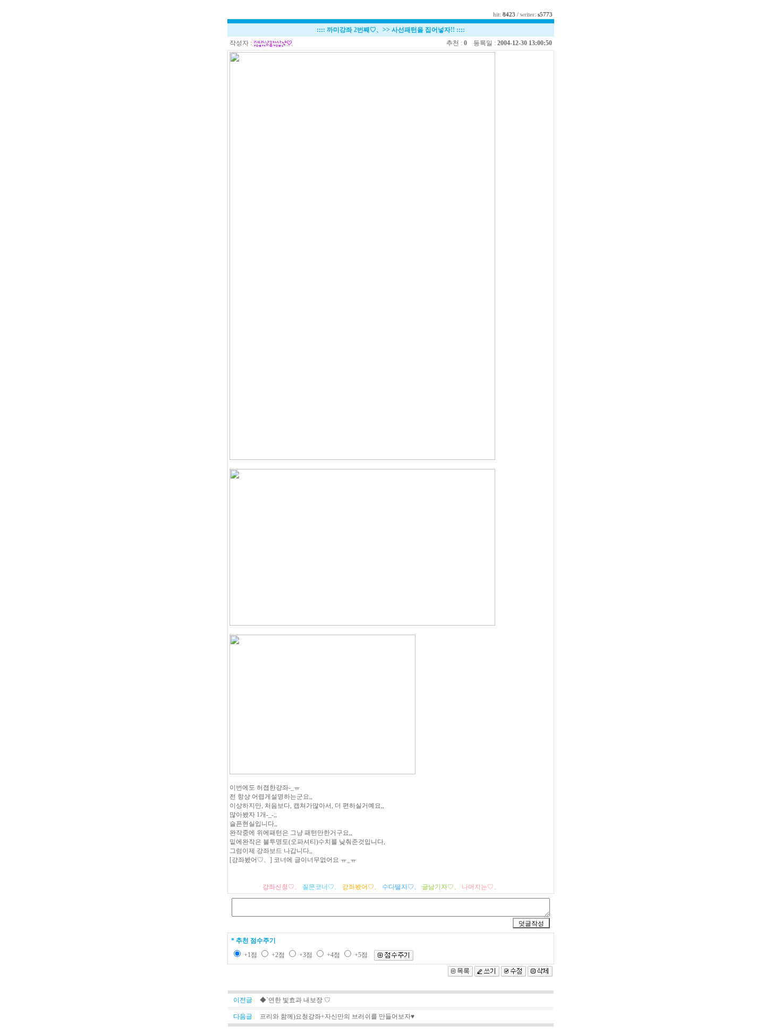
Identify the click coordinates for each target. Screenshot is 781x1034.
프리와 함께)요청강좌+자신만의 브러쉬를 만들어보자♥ (337, 1016)
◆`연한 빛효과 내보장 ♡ (295, 1000)
